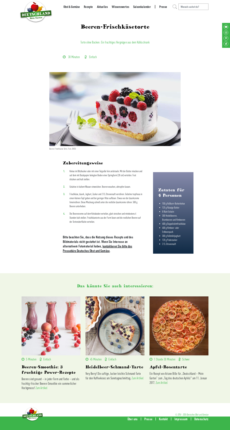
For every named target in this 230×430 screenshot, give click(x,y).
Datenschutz (201, 419)
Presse (163, 7)
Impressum (181, 419)
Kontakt (163, 419)
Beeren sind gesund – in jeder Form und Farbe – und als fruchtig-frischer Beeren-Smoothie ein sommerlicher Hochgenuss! (50, 383)
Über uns (132, 419)
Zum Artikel (41, 388)
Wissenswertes (120, 7)
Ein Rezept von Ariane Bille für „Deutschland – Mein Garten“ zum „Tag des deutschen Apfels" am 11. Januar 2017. (178, 378)
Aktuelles (102, 7)
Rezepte (88, 7)
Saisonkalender (142, 7)
